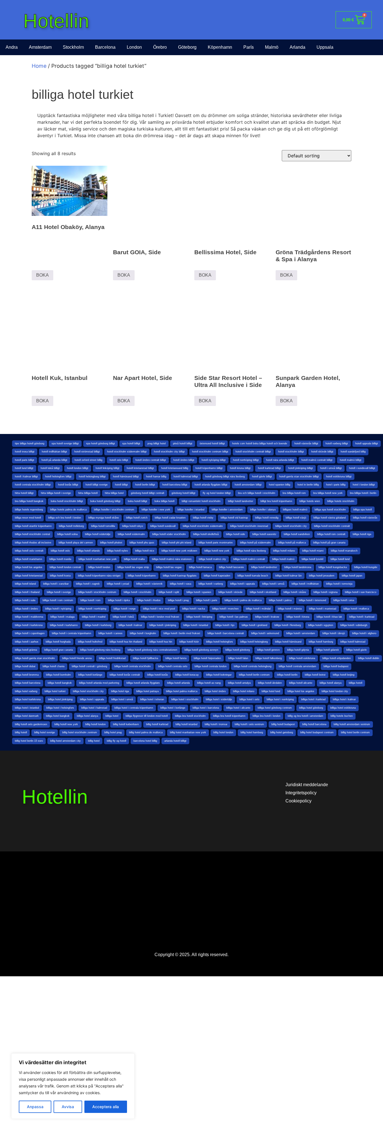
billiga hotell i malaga (62, 616)
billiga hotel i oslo (249, 699)
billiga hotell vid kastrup (234, 517)
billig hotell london (95, 724)
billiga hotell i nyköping (58, 608)
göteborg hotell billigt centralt (147, 493)
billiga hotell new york (216, 550)
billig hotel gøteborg (281, 732)
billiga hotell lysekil (312, 559)
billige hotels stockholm (340, 501)
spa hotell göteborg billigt (100, 443)
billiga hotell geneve (268, 649)
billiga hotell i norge (125, 608)
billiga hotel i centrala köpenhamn (133, 707)
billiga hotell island (25, 583)
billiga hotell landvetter (264, 567)
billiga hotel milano (243, 691)
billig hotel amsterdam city (65, 740)
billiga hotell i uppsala (242, 583)
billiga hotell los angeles (28, 567)
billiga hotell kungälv (365, 567)
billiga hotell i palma (280, 600)
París (248, 47)
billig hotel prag (113, 732)
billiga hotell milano (284, 550)
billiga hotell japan (352, 575)
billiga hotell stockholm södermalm (203, 526)
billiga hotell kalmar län (288, 575)
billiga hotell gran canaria (58, 649)
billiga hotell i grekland (254, 625)
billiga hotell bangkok (60, 682)
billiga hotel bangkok (58, 716)
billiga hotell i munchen (225, 608)
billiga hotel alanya (87, 716)
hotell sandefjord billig (353, 451)
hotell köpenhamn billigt (209, 468)
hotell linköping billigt (107, 468)
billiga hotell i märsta (290, 608)
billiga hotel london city (335, 691)
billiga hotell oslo (60, 550)
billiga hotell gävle (356, 649)
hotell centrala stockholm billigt (33, 484)
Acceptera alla (105, 1106)
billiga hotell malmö (283, 559)
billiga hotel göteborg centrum (275, 707)
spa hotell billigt (131, 443)
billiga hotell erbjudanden (336, 658)
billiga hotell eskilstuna (302, 658)
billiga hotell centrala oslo (172, 666)
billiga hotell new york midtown (179, 550)
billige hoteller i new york (156, 509)
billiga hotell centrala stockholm (132, 666)
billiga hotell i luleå (123, 616)
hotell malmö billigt (350, 460)
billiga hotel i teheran (152, 699)
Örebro (160, 47)
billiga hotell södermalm (131, 534)
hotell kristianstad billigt (140, 468)
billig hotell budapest (283, 724)
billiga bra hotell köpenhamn (229, 716)
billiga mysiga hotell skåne (103, 517)
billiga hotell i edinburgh (353, 625)
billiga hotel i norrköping (280, 699)
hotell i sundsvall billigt (362, 468)
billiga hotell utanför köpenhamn (33, 526)
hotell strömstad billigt (87, 451)
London (134, 47)
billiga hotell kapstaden (217, 575)
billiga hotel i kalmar (344, 699)
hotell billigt (121, 484)
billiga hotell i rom (90, 600)
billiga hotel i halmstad (94, 707)
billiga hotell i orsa (343, 600)
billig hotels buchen (342, 716)
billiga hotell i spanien (198, 592)
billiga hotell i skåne (294, 592)
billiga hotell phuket (111, 542)
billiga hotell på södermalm (255, 542)
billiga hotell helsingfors (219, 641)
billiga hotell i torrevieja (339, 583)
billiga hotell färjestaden (207, 658)
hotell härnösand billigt (126, 476)
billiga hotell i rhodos (149, 600)
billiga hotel (111, 716)
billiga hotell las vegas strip (133, 567)
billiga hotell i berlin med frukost (181, 633)
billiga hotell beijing (343, 674)
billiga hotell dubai (25, 666)
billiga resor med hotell (28, 517)
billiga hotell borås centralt (125, 674)
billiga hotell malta (134, 559)
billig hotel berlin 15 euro (29, 740)
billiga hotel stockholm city (88, 691)
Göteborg (187, 47)
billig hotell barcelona (314, 724)
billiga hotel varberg (26, 691)
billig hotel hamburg (252, 732)
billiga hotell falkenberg (268, 658)
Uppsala (325, 47)
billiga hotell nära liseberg (251, 550)
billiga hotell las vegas (169, 567)
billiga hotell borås (157, 674)
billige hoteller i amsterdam (227, 509)
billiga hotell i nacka (193, 608)
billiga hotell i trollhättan (305, 583)
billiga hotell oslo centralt (29, 550)
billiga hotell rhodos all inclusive (33, 542)
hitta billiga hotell (88, 493)
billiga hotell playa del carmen (76, 542)
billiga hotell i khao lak (329, 616)
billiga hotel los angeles (300, 691)
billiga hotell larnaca (200, 567)
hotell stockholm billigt (291, 451)
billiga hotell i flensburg (287, 625)
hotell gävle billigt (262, 476)
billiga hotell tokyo (132, 526)
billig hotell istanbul (186, 724)
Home (39, 66)
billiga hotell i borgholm (143, 633)
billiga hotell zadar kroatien (170, 517)
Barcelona (105, 47)
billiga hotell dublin (368, 658)
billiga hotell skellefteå (206, 534)
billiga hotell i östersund (312, 600)
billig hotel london (223, 732)
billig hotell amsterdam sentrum (352, 724)
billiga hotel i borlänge (172, 707)
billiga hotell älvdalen (270, 682)
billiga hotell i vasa (180, 583)
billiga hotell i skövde (230, 592)
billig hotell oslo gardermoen (31, 724)
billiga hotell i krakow (267, 616)
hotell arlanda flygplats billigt (211, 484)
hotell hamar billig (156, 476)
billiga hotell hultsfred (90, 641)
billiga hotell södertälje (97, 534)
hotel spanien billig (279, 484)
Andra (12, 47)
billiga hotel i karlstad (313, 699)
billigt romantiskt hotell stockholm (201, 501)
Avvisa (68, 1106)
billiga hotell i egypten (320, 625)
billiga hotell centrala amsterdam (297, 666)
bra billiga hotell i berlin (363, 493)
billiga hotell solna (67, 534)
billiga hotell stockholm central (32, 534)
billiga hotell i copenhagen (30, 633)
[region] (73, 1086)
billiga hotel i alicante (238, 707)
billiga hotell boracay (187, 674)
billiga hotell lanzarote (231, 567)
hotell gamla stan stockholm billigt (299, 476)
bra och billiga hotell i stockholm (256, 493)
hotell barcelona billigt (174, 484)
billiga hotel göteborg (311, 707)
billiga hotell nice (144, 550)
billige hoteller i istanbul (190, 509)
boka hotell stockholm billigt (67, 501)
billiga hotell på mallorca (292, 542)
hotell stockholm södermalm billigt (127, 451)
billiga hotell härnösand (288, 641)
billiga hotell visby (203, 517)
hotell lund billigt (24, 468)
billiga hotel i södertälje (219, 699)
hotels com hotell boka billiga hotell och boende (259, 443)
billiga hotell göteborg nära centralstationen (152, 649)
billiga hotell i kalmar (130, 625)
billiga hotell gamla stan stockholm (35, 658)
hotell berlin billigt (145, 484)
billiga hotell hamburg (321, 641)
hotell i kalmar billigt (26, 476)
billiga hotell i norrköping (92, 608)
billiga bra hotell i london (266, 716)
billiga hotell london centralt (65, 567)
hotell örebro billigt (183, 460)
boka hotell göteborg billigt (105, 501)
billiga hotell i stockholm (137, 592)
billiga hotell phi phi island (176, 542)
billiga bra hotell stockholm (190, 716)
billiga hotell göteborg (237, 649)
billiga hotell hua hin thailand (126, 641)
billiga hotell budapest (336, 666)
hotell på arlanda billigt (54, 460)
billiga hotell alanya (331, 682)
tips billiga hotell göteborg (29, 443)
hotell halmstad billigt (186, 476)
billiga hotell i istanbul (195, 625)
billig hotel (94, 740)
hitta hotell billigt (24, 493)
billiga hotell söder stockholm (169, 534)
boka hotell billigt (137, 501)
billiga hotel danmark (27, 716)
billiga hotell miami (313, 550)
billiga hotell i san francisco (360, 592)
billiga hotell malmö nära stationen (172, 559)
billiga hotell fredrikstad (112, 658)
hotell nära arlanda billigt (280, 460)
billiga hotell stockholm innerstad (249, 526)
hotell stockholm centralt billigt (253, 451)
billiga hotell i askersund (265, 633)
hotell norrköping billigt (246, 460)
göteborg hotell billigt (183, 493)
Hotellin (56, 21)
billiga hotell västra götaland (329, 517)
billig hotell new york (66, 724)
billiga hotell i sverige (59, 592)
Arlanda (297, 47)
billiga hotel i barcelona (206, 707)
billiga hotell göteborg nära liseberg (100, 649)
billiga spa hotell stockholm (330, 509)
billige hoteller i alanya (263, 509)
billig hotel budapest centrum (317, 732)
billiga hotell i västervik (149, 583)
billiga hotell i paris (206, 600)
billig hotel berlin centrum (355, 732)
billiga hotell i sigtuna (325, 592)
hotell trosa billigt (24, 451)
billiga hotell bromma (27, 674)
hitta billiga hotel (114, 493)
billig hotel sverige (44, 732)
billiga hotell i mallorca (356, 608)
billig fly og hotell (116, 740)
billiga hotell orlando (88, 550)
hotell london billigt (77, 468)
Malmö (271, 47)
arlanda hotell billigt (175, 740)
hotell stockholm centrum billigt (210, 451)
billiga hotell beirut (315, 674)
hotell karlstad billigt (269, 468)
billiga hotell (355, 682)
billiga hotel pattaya (147, 691)
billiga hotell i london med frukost (160, 616)
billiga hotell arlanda (178, 682)
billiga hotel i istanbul (27, 707)
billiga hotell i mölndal (258, 608)
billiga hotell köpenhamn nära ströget (99, 575)
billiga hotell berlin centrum (254, 674)
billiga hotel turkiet (55, 691)
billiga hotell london (99, 567)
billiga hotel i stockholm (185, 699)
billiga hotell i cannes (110, 633)
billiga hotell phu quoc (142, 542)
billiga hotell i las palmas (234, 616)
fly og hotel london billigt (217, 493)
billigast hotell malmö (295, 509)
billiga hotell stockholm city (291, 526)
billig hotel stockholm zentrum (79, 732)
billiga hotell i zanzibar (56, 583)
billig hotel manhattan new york (188, 732)
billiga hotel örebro (215, 691)
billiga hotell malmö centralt (249, 559)
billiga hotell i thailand (27, 592)
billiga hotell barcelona (27, 682)
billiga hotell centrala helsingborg (252, 666)
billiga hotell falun (238, 658)
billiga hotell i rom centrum (58, 600)
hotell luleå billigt (50, 468)
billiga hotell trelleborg (71, 526)
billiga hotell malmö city (212, 559)
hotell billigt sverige (97, 484)
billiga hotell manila (60, 559)
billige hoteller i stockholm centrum (114, 509)
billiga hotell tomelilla (103, 526)
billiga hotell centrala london (211, 666)
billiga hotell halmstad (352, 641)
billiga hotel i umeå (122, 699)
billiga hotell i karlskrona (29, 625)
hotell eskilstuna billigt (339, 476)
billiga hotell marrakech (344, 550)
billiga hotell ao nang (209, 682)
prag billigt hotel (156, 443)
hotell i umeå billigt (331, 468)
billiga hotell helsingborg (254, 641)
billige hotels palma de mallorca (68, 509)
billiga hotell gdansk (327, 649)
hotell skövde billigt (322, 451)
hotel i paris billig (335, 484)
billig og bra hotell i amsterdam (305, 716)
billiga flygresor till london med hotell (147, 716)
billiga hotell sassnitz (264, 534)
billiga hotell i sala (25, 600)
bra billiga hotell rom (294, 493)
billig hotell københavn (126, 724)
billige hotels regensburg (29, 509)
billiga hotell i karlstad (361, 616)
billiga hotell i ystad (118, 583)
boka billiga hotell (164, 501)
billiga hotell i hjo (224, 625)
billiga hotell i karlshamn (64, 625)
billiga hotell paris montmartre (216, 542)
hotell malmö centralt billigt (317, 460)
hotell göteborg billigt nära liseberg (225, 476)
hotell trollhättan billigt (54, 451)
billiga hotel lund (271, 691)
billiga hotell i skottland (263, 592)
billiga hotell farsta (175, 658)
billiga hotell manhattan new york (98, 559)
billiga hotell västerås (365, 517)
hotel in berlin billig (308, 484)
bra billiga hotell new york (328, 493)
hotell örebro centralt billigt (150, 460)
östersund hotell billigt (212, 443)
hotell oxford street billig (88, 460)
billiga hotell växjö (296, 517)
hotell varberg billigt (337, 443)
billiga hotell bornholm (58, 674)
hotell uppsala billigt (366, 443)
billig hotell (21, 732)
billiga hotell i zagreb (88, 583)
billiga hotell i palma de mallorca (243, 600)
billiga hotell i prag (178, 600)
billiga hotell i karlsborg (98, 625)
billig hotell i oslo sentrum (249, 724)
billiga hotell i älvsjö (333, 633)
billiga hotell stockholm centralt (332, 526)
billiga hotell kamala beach (252, 575)
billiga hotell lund (340, 559)
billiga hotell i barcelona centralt (225, 633)
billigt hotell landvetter (240, 501)
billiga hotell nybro (117, 550)
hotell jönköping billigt (300, 468)
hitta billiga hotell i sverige (56, 493)
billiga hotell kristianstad (29, 575)
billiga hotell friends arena (77, 658)
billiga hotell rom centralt (331, 534)
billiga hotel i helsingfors (60, 707)
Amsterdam (40, 47)
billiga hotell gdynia (298, 649)
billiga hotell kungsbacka (333, 567)
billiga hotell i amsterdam (300, 633)
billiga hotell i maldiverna (29, 616)
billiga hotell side (235, 534)
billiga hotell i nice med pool (159, 608)
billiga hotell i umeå (273, 583)
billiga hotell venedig (266, 517)
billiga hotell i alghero (364, 633)
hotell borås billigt (68, 484)
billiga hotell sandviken (297, 534)
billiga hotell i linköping (199, 616)
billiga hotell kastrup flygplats (180, 575)
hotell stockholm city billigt (169, 451)
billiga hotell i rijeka (119, 600)
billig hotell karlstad (157, 724)
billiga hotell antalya (239, 682)
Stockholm (73, 47)
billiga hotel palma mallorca (181, 691)
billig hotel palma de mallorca (146, 732)
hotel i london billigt (364, 484)
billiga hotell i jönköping (162, 625)
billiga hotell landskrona (297, 567)
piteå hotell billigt (182, 443)
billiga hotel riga (120, 691)
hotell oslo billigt (119, 460)
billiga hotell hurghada (58, 641)
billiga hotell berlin (287, 674)
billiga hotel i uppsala (92, 699)
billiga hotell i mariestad (322, 608)
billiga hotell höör (189, 641)
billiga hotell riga (362, 534)
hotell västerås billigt (306, 443)
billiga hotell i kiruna (298, 616)
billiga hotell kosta (60, 575)
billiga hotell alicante (300, 682)
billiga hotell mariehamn (28, 559)
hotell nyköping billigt (214, 460)
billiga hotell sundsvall (163, 526)
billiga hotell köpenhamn (142, 575)
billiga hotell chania (53, 666)
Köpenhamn (220, 47)
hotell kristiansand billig (174, 468)
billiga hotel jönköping (60, 699)
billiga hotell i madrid (93, 616)
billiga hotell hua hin (160, 641)
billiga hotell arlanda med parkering (99, 682)
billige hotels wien (309, 501)
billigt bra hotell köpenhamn (276, 501)
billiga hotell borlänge (90, 674)
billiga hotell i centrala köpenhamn (71, 633)
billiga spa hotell (362, 509)
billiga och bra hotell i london (64, 517)
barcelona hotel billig (145, 740)
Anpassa (35, 1106)
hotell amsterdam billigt (248, 484)
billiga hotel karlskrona (28, 699)
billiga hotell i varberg (211, 583)
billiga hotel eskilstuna (343, 707)
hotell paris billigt (24, 460)
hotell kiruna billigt (240, 468)
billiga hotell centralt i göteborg (89, 666)
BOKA (42, 275)
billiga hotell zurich (136, 517)
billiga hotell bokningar (219, 674)
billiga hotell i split (169, 592)
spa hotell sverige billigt (65, 443)
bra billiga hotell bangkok (29, 501)
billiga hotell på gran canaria (329, 542)
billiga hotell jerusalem (321, 575)
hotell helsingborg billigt (92, 476)
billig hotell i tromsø (216, 724)
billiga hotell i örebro (26, 608)
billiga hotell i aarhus (26, 641)
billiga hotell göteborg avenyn (201, 649)
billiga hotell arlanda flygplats (143, 682)
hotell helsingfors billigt (58, 476)
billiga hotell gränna (26, 649)
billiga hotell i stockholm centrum (97, 592)
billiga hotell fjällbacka (145, 658)
